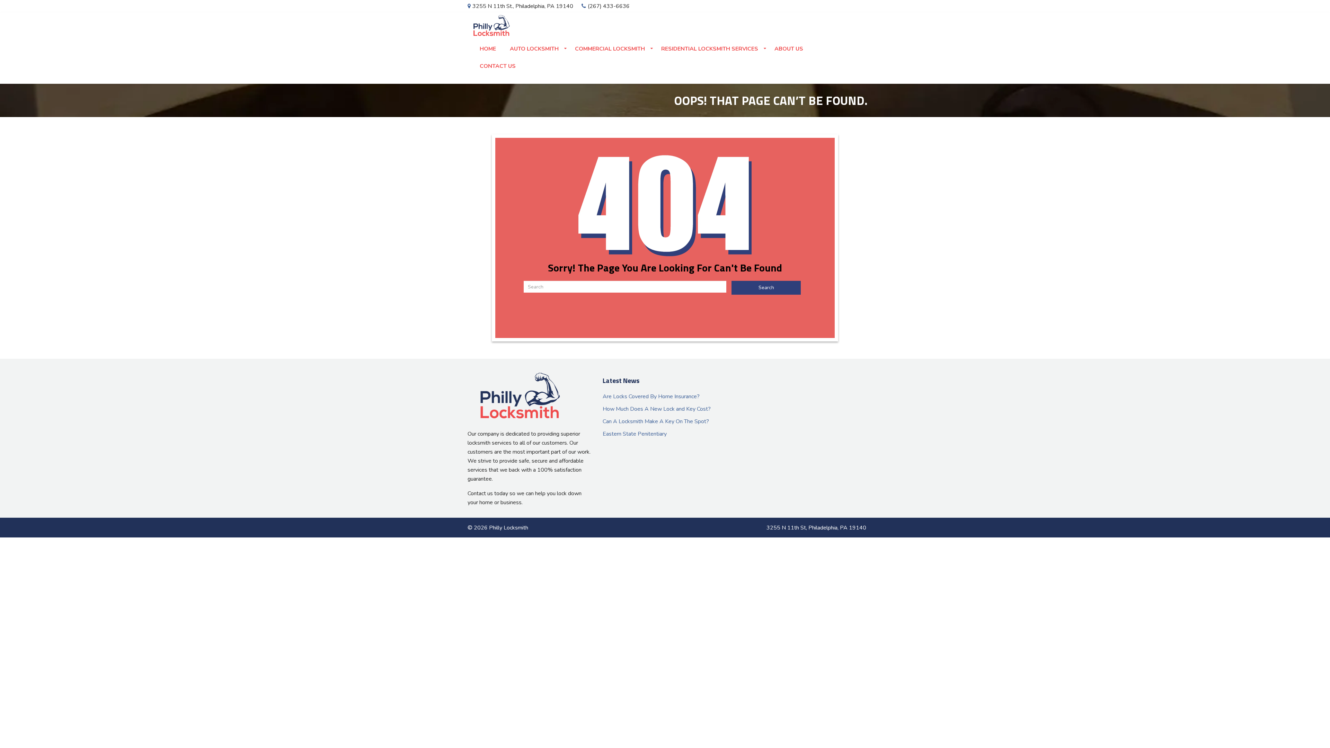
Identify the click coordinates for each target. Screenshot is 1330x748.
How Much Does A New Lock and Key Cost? (657, 409)
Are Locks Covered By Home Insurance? (651, 396)
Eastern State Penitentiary (635, 434)
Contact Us (498, 66)
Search (766, 287)
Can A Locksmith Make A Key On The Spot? (656, 421)
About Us (788, 49)
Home (488, 49)
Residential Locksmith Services (709, 49)
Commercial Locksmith (610, 49)
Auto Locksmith (534, 49)
